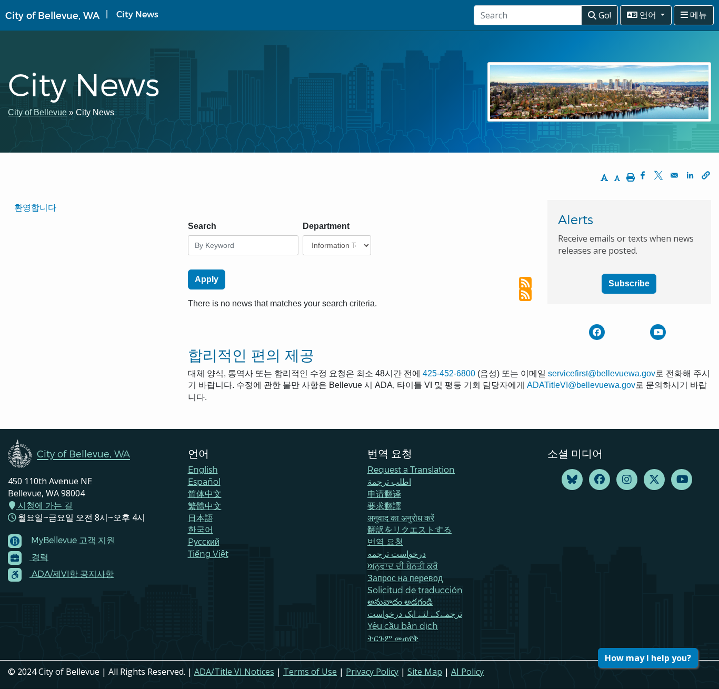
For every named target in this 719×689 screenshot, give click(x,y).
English (203, 469)
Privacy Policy (372, 671)
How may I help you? (648, 658)
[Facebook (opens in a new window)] (599, 480)
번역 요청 (385, 541)
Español (204, 481)
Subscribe (629, 283)
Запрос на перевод (405, 578)
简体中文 (205, 493)
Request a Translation (411, 469)
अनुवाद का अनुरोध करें (400, 518)
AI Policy (467, 671)
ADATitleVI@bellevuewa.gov (581, 385)
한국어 (200, 529)
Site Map (424, 671)
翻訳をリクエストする (409, 529)
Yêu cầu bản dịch (402, 626)
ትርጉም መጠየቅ (392, 638)
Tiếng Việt (208, 553)
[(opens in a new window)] (597, 332)
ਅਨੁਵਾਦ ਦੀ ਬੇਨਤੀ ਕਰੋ (402, 566)
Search (202, 226)
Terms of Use (310, 671)
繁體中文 (205, 506)
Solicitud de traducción (415, 590)
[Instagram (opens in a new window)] (626, 480)
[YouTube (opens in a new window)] (681, 480)
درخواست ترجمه (396, 553)
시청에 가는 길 (44, 505)
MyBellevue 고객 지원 (73, 540)
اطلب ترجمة (389, 481)
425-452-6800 (449, 373)
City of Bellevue (37, 112)
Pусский (203, 541)
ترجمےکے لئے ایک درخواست (414, 613)
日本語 (200, 518)
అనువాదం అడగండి (400, 601)
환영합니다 (35, 207)
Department (326, 226)
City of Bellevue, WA (52, 15)
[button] (706, 175)
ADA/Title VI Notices (234, 671)
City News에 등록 (525, 283)
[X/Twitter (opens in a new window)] (654, 480)
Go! (603, 15)
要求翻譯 (384, 506)
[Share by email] (674, 175)
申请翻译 (384, 493)
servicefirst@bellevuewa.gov (601, 373)
